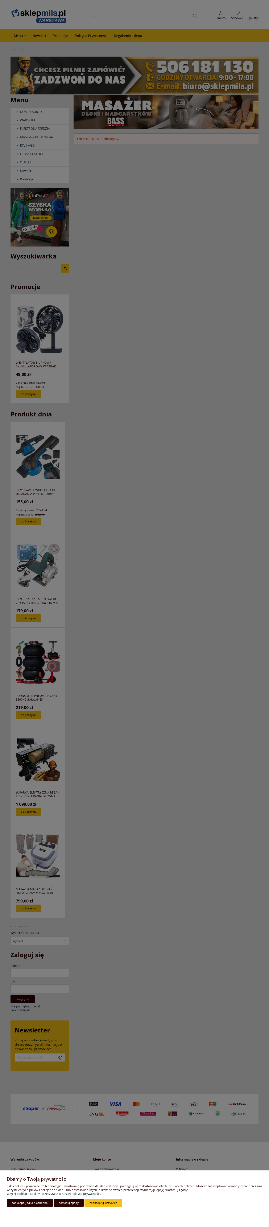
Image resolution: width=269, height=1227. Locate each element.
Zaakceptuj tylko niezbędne (30, 1202)
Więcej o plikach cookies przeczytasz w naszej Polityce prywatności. (54, 1194)
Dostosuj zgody (69, 1202)
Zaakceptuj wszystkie (103, 1202)
